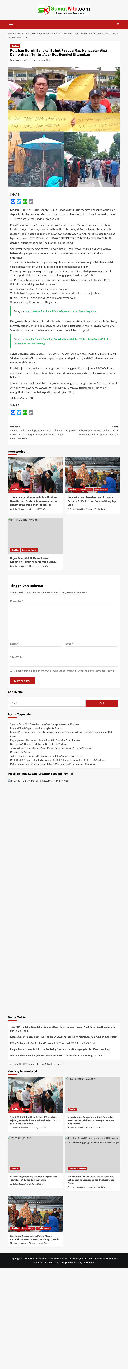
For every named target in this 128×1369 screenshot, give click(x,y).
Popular (25, 489)
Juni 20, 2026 (37, 509)
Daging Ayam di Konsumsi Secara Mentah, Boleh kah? (38, 740)
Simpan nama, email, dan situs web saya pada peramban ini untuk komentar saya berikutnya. (63, 670)
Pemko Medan (101, 489)
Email (69, 643)
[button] (11, 24)
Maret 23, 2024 (38, 60)
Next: (91, 430)
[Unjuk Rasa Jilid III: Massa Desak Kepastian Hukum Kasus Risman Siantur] (35, 536)
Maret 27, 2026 (94, 509)
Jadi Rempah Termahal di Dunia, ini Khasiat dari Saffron (39, 755)
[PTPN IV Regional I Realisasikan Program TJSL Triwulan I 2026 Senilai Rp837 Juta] (35, 1154)
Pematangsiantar (29, 550)
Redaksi (14, 751)
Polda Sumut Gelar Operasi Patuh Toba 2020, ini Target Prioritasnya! (46, 763)
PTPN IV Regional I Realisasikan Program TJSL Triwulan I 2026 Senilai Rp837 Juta (53, 1043)
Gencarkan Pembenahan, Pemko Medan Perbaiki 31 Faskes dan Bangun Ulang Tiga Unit (92, 501)
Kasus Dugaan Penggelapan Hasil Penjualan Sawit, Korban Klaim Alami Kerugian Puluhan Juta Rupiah (63, 1036)
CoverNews (72, 1262)
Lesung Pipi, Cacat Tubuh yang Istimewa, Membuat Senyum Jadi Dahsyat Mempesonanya (58, 732)
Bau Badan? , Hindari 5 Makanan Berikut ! (32, 743)
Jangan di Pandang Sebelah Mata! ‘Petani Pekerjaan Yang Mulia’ (44, 747)
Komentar (16, 601)
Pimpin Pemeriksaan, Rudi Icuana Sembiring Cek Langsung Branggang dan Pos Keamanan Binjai (60, 1049)
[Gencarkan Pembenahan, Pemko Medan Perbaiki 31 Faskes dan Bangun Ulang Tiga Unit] (92, 475)
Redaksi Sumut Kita (20, 60)
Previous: (37, 432)
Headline (15, 46)
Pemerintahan (85, 489)
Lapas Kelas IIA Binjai (77, 1168)
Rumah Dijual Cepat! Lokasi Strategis (30, 728)
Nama (14, 643)
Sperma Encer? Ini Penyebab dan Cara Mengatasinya (38, 724)
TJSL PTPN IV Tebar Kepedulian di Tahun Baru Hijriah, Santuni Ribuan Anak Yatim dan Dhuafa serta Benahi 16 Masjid (34, 501)
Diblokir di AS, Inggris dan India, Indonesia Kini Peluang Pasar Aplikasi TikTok (51, 759)
